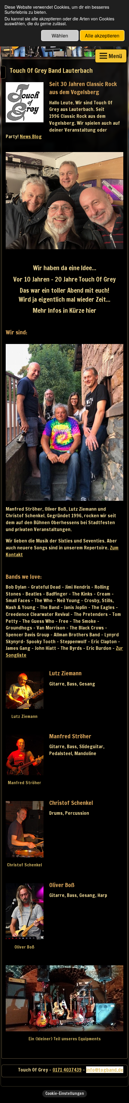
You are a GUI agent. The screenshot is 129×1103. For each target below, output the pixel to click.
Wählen (60, 35)
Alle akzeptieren (102, 35)
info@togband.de (104, 1069)
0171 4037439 (67, 1069)
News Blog (31, 136)
